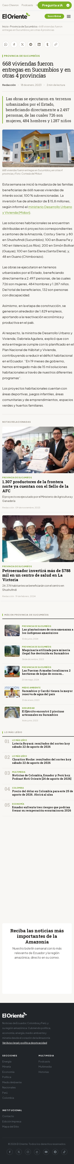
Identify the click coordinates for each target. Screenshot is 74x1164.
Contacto (8, 1116)
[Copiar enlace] (55, 44)
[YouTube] (46, 1152)
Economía (8, 1071)
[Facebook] (10, 1152)
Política (6, 1077)
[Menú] (69, 16)
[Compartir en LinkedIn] (39, 44)
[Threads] (37, 1152)
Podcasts (27, 5)
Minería (6, 1066)
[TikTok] (64, 1152)
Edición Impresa (11, 1121)
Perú (5, 1092)
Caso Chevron (10, 5)
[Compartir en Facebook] (14, 44)
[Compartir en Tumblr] (47, 44)
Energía (6, 1061)
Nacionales (9, 1087)
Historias (44, 1071)
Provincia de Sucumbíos (23, 26)
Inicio (5, 26)
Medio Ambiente (12, 1082)
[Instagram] (28, 1152)
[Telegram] (55, 1152)
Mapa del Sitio (10, 1126)
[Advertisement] (37, 865)
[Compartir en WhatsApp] (5, 44)
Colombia (8, 1097)
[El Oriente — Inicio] (16, 16)
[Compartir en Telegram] (30, 44)
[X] (19, 1152)
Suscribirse (54, 16)
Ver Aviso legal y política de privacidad (24, 1042)
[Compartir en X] (22, 44)
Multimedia (45, 1066)
